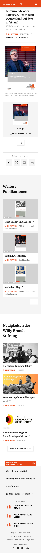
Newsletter (27, 536)
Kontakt (10, 540)
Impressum (30, 540)
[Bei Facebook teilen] (9, 162)
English (14, 533)
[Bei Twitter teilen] (17, 162)
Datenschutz (19, 540)
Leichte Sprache (15, 536)
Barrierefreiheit (24, 533)
